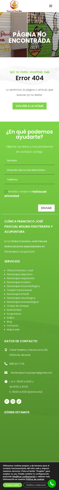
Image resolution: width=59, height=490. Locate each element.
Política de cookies (35, 479)
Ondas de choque (18, 306)
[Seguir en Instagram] (12, 401)
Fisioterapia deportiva (20, 274)
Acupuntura (14, 313)
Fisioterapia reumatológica (23, 302)
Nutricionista (14, 310)
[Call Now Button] (52, 483)
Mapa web (13, 329)
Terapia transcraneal (19, 290)
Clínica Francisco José (20, 270)
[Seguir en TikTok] (18, 401)
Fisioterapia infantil (18, 294)
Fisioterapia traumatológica (23, 286)
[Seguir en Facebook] (6, 401)
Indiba (10, 317)
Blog (9, 321)
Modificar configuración (24, 476)
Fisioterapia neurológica (21, 298)
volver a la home (30, 106)
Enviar (46, 208)
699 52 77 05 (16, 364)
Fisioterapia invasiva (19, 282)
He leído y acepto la (25, 193)
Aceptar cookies (12, 485)
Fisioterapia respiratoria (20, 278)
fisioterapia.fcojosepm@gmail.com (31, 372)
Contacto (12, 325)
